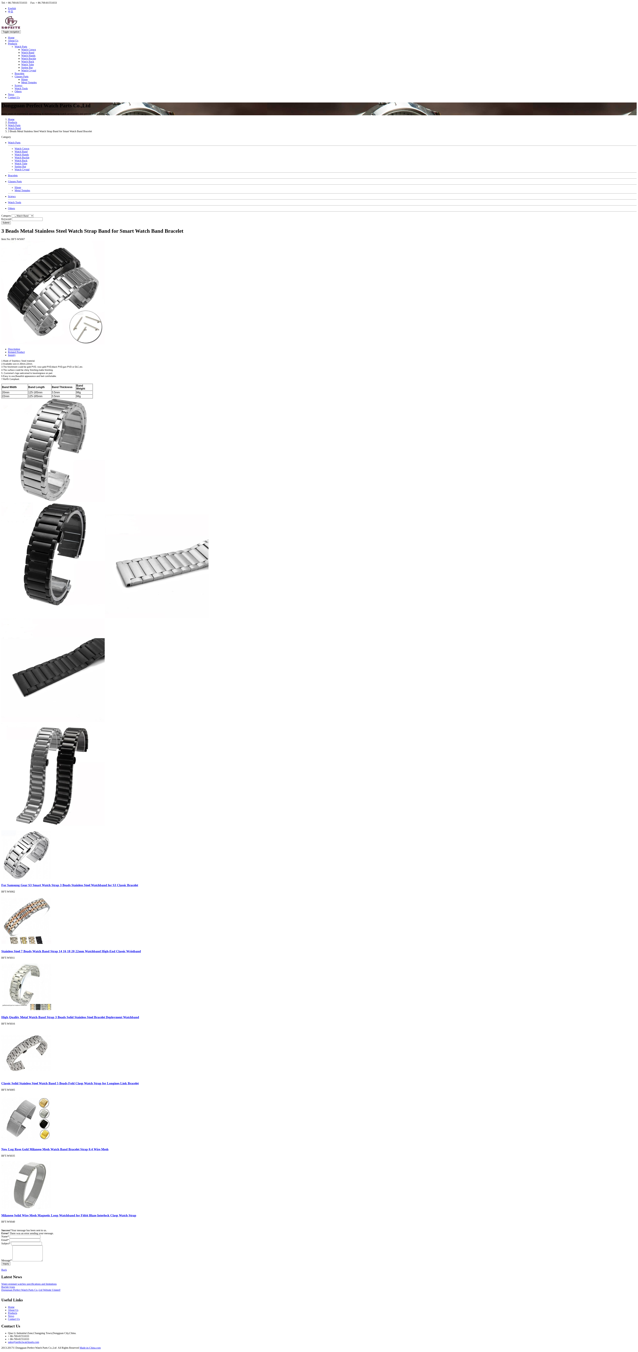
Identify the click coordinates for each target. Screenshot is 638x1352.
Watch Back (27, 61)
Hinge (24, 79)
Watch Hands (28, 55)
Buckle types (8, 1287)
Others (18, 91)
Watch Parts (21, 46)
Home (11, 37)
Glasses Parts (21, 76)
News (11, 94)
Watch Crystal (28, 70)
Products (12, 43)
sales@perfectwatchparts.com (23, 1342)
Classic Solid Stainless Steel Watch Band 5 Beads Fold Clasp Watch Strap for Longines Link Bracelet (70, 1083)
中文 (10, 11)
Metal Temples (29, 82)
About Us (13, 40)
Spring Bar (27, 67)
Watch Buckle (28, 58)
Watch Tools (21, 88)
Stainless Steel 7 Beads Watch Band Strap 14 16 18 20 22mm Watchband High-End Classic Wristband (71, 951)
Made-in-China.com (90, 1347)
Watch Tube (27, 64)
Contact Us (14, 97)
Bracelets (19, 73)
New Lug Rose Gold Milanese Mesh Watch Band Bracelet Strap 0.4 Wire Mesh (54, 1149)
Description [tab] (14, 349)
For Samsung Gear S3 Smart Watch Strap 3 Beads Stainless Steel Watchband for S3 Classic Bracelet (69, 885)
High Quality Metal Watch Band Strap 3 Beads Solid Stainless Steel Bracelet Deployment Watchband (70, 1017)
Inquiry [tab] (12, 355)
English (12, 8)
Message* (6, 1260)
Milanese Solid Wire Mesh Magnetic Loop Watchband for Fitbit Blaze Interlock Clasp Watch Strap (68, 1215)
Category (6, 215)
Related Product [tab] (16, 352)
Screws (18, 85)
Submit (6, 222)
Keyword (6, 219)
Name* (5, 1236)
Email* (5, 1240)
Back (4, 1269)
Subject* (5, 1243)
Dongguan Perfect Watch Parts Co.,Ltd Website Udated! (30, 1290)
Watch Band (27, 52)
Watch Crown (28, 49)
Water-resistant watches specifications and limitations (29, 1284)
